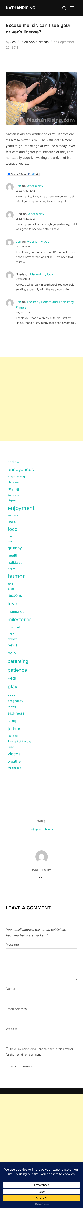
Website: (12, 1029)
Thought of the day (19, 741)
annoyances (21, 469)
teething (13, 735)
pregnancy (15, 701)
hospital (11, 568)
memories (16, 611)
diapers (12, 500)
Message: (13, 944)
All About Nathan (36, 42)
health (13, 555)
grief (10, 541)
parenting (18, 661)
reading (12, 706)
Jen (13, 42)
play (12, 686)
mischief (14, 627)
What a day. (35, 186)
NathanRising (20, 7)
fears (12, 521)
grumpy (15, 547)
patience (17, 670)
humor (16, 576)
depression (13, 495)
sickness (16, 713)
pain (12, 653)
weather (15, 761)
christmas (13, 482)
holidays (15, 562)
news (13, 645)
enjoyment (21, 508)
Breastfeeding (16, 476)
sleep (13, 720)
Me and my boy (38, 241)
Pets (12, 678)
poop (11, 694)
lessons (15, 595)
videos (14, 753)
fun (10, 536)
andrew (13, 462)
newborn (12, 639)
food (12, 529)
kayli (10, 583)
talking (15, 728)
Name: (10, 989)
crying (13, 488)
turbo (11, 747)
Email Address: (17, 1009)
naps (11, 633)
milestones (20, 619)
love (12, 603)
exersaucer (13, 515)
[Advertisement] (41, 399)
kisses (11, 589)
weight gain (15, 767)
